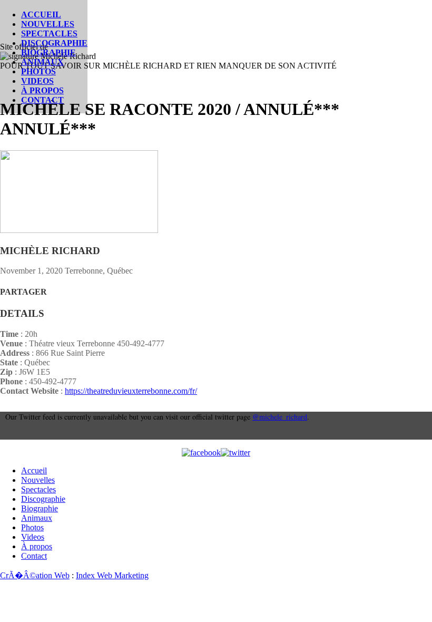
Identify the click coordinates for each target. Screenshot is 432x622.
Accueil (41, 14)
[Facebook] (201, 453)
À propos (42, 90)
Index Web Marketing (112, 575)
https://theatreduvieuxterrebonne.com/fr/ (131, 390)
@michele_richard (279, 417)
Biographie (48, 52)
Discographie (54, 42)
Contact (42, 99)
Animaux (42, 61)
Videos (37, 80)
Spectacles (49, 33)
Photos (38, 71)
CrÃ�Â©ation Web (35, 575)
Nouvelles (47, 24)
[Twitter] (235, 453)
